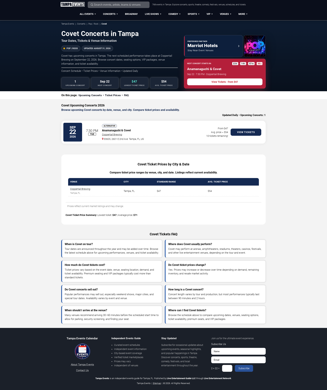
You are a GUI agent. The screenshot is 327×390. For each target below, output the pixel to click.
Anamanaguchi (111, 130)
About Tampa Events (82, 364)
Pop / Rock (93, 24)
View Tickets (246, 132)
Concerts (109, 14)
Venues (224, 14)
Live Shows (152, 14)
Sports (192, 14)
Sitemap (157, 383)
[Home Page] (72, 4)
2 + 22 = (215, 368)
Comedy (173, 14)
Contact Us (82, 370)
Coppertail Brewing (112, 134)
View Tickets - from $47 (225, 81)
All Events (87, 14)
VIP (208, 14)
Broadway (131, 14)
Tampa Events (67, 24)
